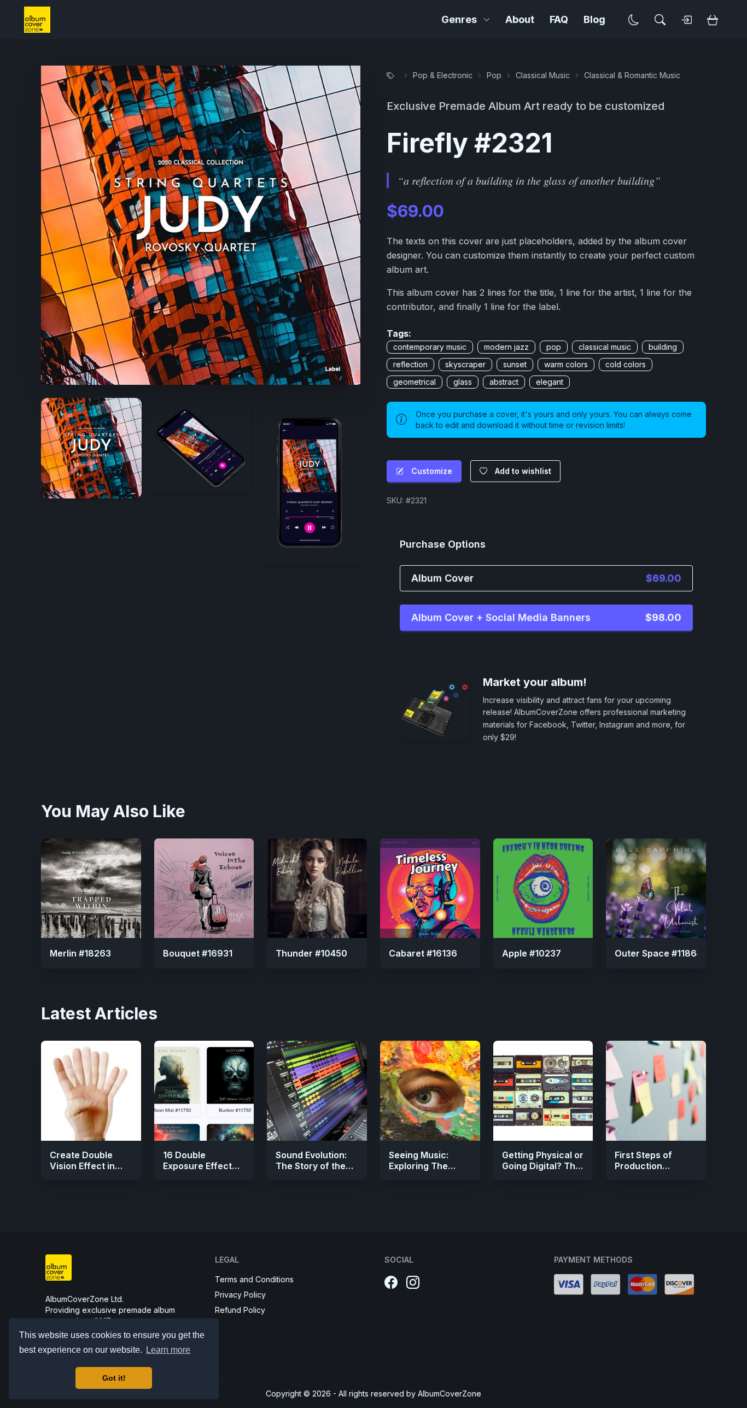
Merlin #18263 (80, 953)
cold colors (625, 364)
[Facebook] (391, 1283)
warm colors (566, 364)
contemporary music (429, 346)
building (663, 346)
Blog (594, 19)
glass (462, 381)
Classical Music (543, 75)
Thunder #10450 (311, 953)
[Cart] (712, 20)
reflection (410, 364)
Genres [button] (459, 19)
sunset (515, 364)
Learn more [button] (168, 1349)
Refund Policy (240, 1310)
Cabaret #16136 (423, 953)
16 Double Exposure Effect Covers (197, 1165)
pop (553, 346)
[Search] (660, 20)
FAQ (559, 19)
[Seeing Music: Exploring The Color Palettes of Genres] (430, 1091)
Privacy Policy (240, 1294)
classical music (605, 346)
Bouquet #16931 (197, 953)
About (519, 19)
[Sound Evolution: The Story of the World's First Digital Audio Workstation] (317, 1091)
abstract (503, 381)
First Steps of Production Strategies (643, 1165)
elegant (549, 381)
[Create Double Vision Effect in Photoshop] (91, 1091)
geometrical (414, 381)
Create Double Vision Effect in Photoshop (82, 1165)
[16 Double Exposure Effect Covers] (204, 1091)
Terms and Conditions (254, 1279)
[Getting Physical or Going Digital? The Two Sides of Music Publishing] (543, 1091)
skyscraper (465, 364)
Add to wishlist (523, 471)
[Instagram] (412, 1283)
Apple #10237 (531, 953)
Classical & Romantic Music (632, 75)
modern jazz (506, 346)
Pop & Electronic (442, 75)
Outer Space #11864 (658, 953)
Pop (494, 75)
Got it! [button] (114, 1378)
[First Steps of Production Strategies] (656, 1091)
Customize (431, 471)
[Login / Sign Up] (686, 20)
